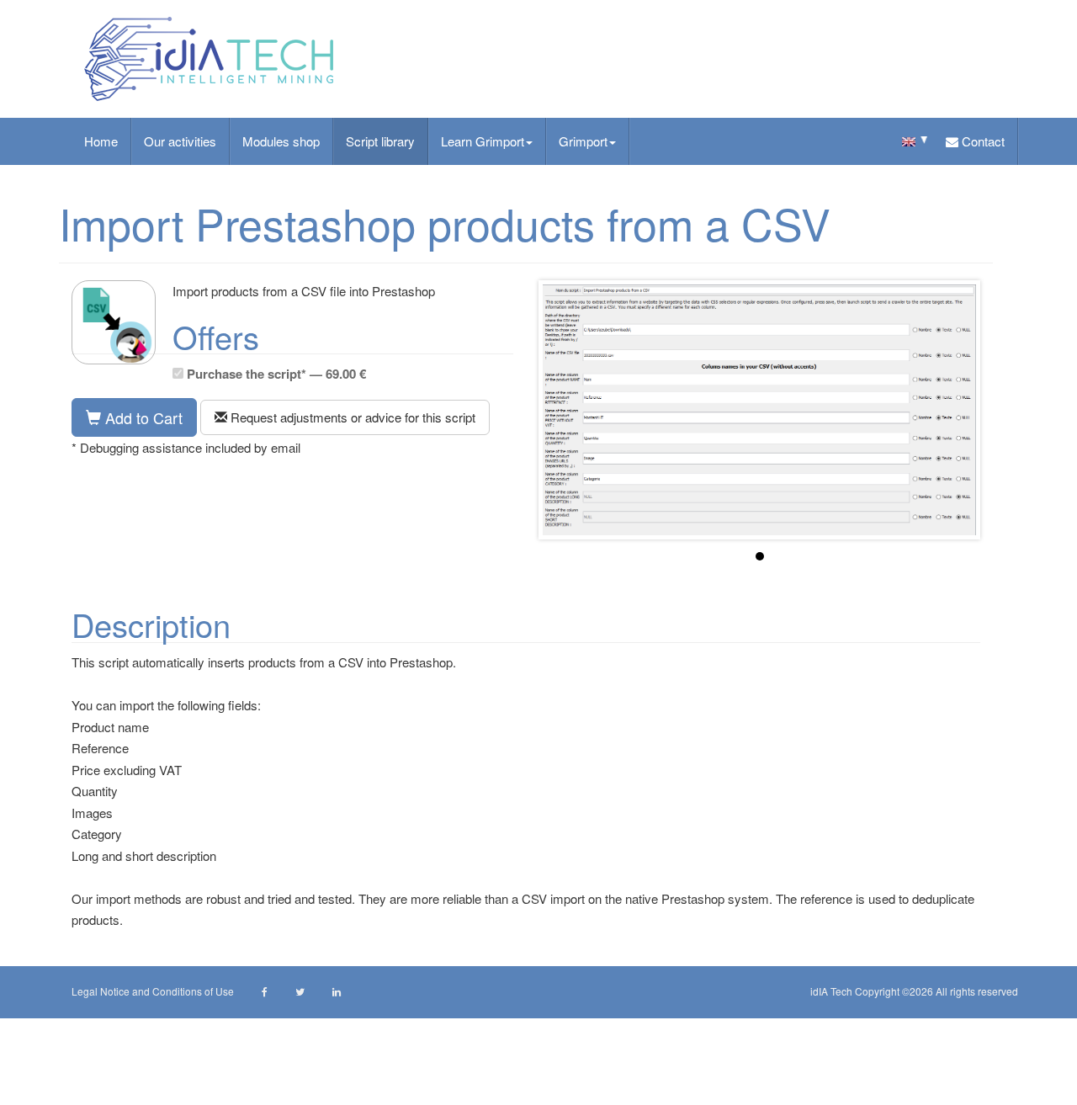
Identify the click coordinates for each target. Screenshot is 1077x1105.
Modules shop (281, 141)
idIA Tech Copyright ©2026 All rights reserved (914, 991)
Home (101, 141)
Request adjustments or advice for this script (351, 417)
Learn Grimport (482, 141)
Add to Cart (142, 417)
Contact (981, 141)
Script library (380, 141)
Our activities (180, 141)
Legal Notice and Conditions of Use (153, 991)
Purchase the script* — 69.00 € (274, 373)
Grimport (583, 141)
